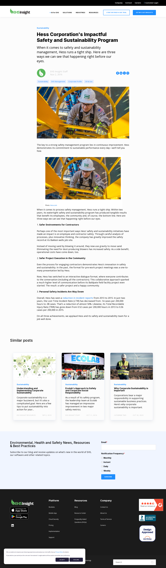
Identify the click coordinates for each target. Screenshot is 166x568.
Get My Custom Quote (144, 12)
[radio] (128, 458)
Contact (128, 3)
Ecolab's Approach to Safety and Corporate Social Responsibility (80, 390)
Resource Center (80, 513)
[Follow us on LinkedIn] (12, 525)
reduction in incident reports (78, 297)
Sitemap (88, 560)
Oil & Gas (88, 81)
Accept (62, 559)
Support (51, 537)
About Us (103, 513)
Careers (138, 3)
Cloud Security (54, 519)
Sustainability (43, 81)
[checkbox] (128, 464)
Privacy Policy (59, 552)
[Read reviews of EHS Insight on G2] (151, 510)
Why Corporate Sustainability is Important (131, 389)
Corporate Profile (75, 81)
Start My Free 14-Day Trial (116, 12)
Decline (76, 559)
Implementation (54, 531)
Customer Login (151, 3)
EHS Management (58, 81)
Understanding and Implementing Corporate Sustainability (30, 390)
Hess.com (53, 205)
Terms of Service (106, 519)
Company (118, 3)
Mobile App (53, 513)
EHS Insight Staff (59, 71)
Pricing (51, 525)
